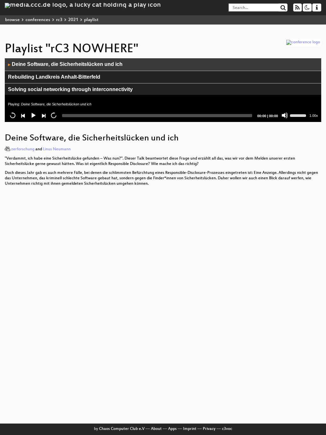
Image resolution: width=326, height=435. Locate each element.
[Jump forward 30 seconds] (53, 115)
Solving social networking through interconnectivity (70, 89)
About (156, 429)
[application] (163, 90)
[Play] (33, 115)
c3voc (227, 429)
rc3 (59, 20)
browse (12, 20)
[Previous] (23, 115)
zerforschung (22, 149)
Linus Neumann (57, 149)
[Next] (43, 115)
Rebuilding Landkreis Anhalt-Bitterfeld (54, 77)
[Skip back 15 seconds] (13, 115)
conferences (37, 20)
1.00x (313, 116)
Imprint (189, 429)
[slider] (299, 115)
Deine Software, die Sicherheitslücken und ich (65, 64)
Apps (172, 429)
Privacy (209, 429)
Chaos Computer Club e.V (122, 429)
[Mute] (284, 115)
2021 (73, 20)
